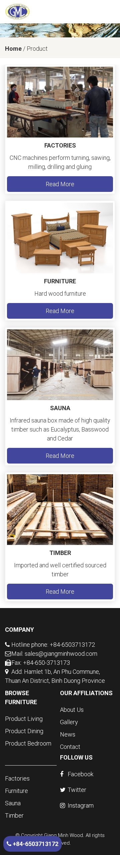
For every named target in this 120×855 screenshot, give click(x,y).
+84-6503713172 (34, 843)
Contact (70, 746)
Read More (60, 184)
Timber (60, 552)
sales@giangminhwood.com (61, 653)
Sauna (60, 407)
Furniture (60, 281)
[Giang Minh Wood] (17, 11)
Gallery (69, 722)
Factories (60, 145)
